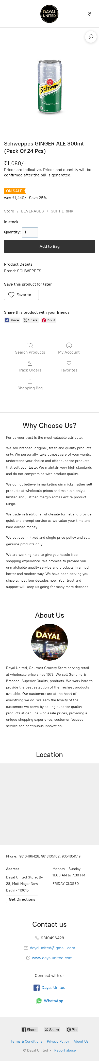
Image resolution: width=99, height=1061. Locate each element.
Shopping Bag (30, 388)
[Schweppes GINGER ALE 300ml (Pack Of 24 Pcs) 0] (50, 86)
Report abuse (65, 1050)
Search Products (30, 352)
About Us (81, 1041)
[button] (21, 295)
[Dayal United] (49, 14)
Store (9, 211)
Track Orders (30, 370)
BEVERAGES (32, 211)
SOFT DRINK (62, 211)
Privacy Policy (58, 1041)
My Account (69, 352)
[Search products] (91, 37)
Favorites (69, 370)
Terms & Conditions (26, 1041)
